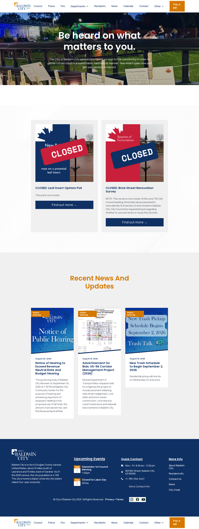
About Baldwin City (176, 467)
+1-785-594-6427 (135, 478)
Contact (143, 6)
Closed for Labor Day (94, 479)
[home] (22, 6)
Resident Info (176, 473)
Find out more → (64, 205)
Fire (63, 6)
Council (38, 6)
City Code (174, 489)
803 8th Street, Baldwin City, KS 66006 (140, 472)
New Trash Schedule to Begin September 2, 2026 (146, 366)
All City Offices (89, 486)
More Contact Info (139, 486)
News (114, 6)
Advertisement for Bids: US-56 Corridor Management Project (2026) (98, 368)
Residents (100, 6)
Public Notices (37, 313)
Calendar (128, 6)
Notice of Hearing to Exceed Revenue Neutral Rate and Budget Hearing (50, 368)
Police (51, 6)
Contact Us (175, 479)
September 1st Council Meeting (95, 468)
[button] (79, 6)
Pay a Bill (176, 6)
